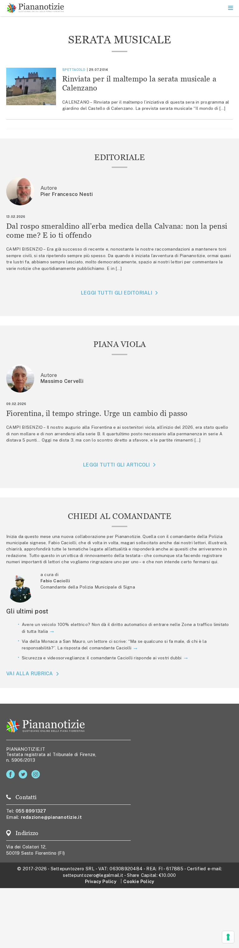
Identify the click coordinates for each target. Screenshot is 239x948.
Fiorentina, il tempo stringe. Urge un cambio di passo (97, 413)
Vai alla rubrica (29, 674)
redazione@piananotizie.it (51, 817)
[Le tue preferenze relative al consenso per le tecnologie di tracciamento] (228, 937)
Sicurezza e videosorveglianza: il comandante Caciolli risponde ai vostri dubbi (102, 657)
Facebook (11, 774)
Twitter (24, 774)
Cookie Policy (138, 881)
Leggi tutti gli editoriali (116, 293)
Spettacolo (74, 69)
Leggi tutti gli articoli (116, 465)
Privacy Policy (100, 881)
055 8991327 (31, 811)
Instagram (36, 774)
